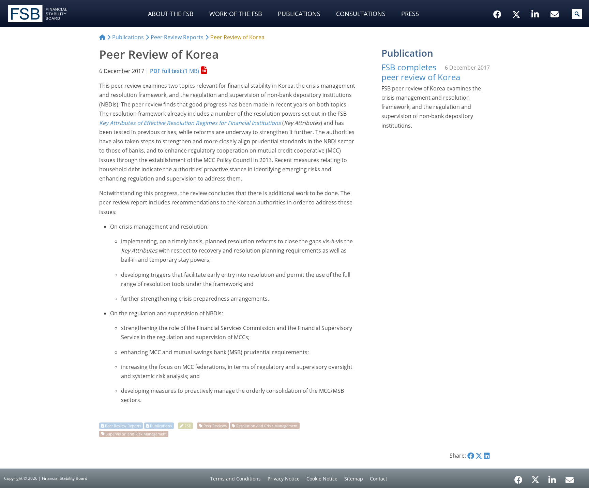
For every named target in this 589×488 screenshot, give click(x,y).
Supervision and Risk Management (136, 433)
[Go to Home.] (102, 37)
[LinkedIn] (552, 477)
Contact (378, 478)
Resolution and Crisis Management (267, 425)
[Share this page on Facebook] (470, 455)
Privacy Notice (284, 478)
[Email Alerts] (569, 479)
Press (410, 14)
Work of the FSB (235, 14)
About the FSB (171, 14)
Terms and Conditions (235, 478)
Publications (299, 14)
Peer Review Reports (123, 425)
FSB (188, 425)
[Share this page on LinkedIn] (487, 455)
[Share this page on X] (478, 455)
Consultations (361, 14)
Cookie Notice (321, 478)
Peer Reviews (215, 425)
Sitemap (353, 478)
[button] (577, 14)
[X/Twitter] (517, 3)
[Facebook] (518, 477)
